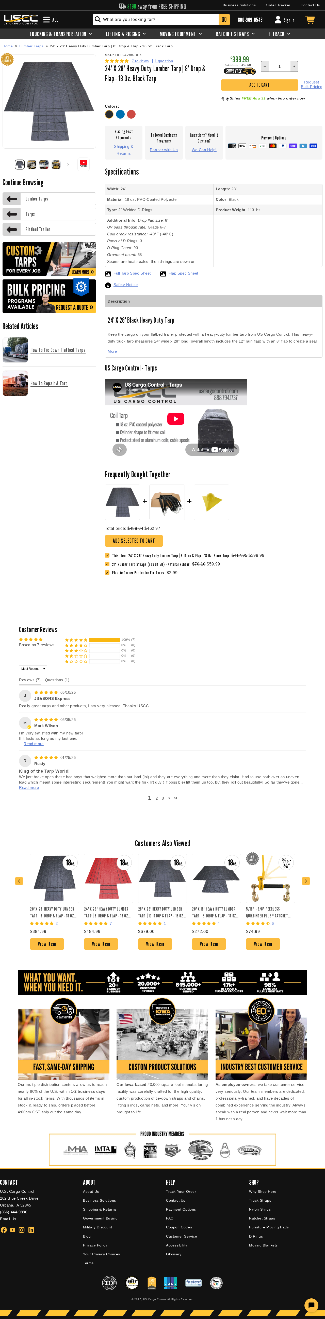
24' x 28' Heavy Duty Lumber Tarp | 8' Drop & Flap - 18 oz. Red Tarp (106, 912)
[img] (46, 692)
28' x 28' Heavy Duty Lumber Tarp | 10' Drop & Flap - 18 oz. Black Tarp (161, 912)
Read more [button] (33, 744)
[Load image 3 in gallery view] (44, 164)
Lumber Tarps (31, 46)
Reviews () (30, 680)
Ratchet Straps (262, 1218)
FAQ (170, 1218)
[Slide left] (8, 164)
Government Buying (100, 1218)
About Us (91, 1191)
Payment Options (181, 1209)
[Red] (132, 117)
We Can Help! (204, 150)
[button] (117, 61)
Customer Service (181, 1236)
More (112, 351)
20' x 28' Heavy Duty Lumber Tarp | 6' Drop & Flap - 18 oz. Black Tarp (52, 912)
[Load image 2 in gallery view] (32, 164)
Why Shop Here (263, 1191)
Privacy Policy (95, 1245)
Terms (88, 1263)
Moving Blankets (263, 1245)
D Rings (256, 1236)
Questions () (57, 680)
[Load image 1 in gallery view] (20, 164)
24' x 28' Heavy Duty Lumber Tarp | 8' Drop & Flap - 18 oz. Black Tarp (111, 46)
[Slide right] (68, 164)
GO (224, 19)
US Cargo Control (155, 1299)
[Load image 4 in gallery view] (56, 164)
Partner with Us (164, 150)
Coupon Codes (179, 1227)
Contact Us (310, 5)
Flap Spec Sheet (183, 273)
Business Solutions (239, 5)
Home (8, 46)
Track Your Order (181, 1191)
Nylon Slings (260, 1209)
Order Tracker (278, 5)
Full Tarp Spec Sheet (132, 273)
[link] (152, 564)
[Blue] (121, 117)
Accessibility (176, 1245)
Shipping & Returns (123, 149)
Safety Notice (125, 284)
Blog (87, 1236)
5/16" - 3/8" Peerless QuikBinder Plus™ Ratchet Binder (267, 912)
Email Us (8, 1219)
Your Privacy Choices (101, 1254)
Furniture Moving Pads (269, 1227)
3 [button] (163, 798)
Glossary (174, 1254)
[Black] (110, 117)
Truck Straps (260, 1200)
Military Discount (97, 1227)
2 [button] (157, 798)
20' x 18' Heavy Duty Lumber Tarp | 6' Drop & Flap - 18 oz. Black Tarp (214, 912)
